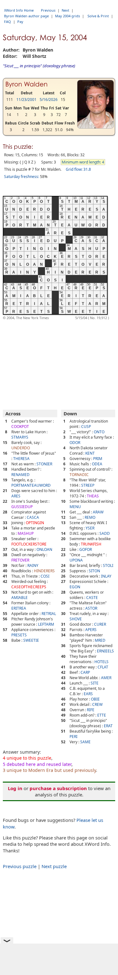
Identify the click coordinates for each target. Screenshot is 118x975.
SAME (85, 742)
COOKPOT (20, 426)
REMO (90, 517)
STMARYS (19, 437)
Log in (15, 788)
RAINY (32, 565)
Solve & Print (98, 16)
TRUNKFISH (91, 544)
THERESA (21, 458)
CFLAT (103, 667)
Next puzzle (54, 866)
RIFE (90, 709)
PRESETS (19, 635)
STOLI (108, 565)
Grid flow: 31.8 (78, 169)
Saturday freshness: (21, 176)
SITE (94, 683)
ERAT (108, 725)
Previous (48, 10)
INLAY (106, 576)
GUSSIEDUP (22, 506)
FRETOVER (20, 560)
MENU (75, 506)
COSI (45, 576)
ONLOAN (44, 549)
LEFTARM (46, 624)
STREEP (87, 485)
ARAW (98, 512)
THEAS (93, 496)
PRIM (97, 458)
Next (65, 10)
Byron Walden (26, 84)
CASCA (33, 517)
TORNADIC (79, 474)
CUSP (86, 426)
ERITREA (18, 608)
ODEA (97, 464)
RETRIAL (49, 613)
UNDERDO (20, 448)
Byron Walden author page (26, 16)
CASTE (92, 597)
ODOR (75, 442)
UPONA (76, 560)
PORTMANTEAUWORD (31, 485)
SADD (104, 533)
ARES (15, 496)
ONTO (99, 432)
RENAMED (20, 474)
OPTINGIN (35, 522)
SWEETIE (31, 640)
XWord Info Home (19, 10)
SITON (94, 570)
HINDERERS (44, 570)
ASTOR (91, 608)
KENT (90, 453)
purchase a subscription (58, 788)
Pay (20, 21)
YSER (90, 528)
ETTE (101, 715)
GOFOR (85, 549)
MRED (100, 640)
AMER (106, 677)
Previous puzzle (20, 866)
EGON (75, 587)
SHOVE (76, 619)
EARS (88, 693)
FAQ (7, 21)
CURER (100, 624)
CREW (97, 704)
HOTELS (101, 661)
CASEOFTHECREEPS (28, 587)
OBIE (95, 699)
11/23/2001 (26, 99)
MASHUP (26, 533)
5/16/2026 (49, 99)
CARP (85, 672)
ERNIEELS (105, 651)
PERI (73, 736)
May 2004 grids (67, 16)
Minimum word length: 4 (83, 162)
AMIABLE (19, 597)
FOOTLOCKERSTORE (29, 544)
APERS (91, 629)
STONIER (44, 464)
